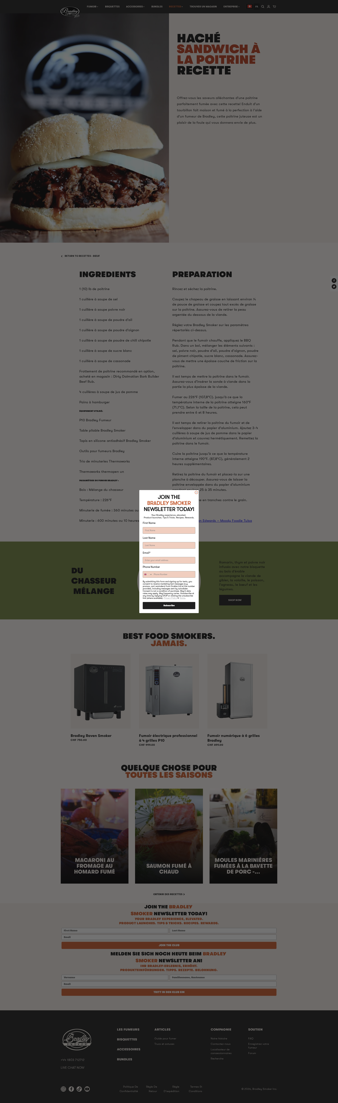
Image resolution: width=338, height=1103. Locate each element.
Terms (182, 598)
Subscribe (169, 605)
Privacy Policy (170, 598)
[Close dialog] (196, 492)
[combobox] (147, 574)
